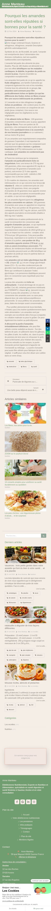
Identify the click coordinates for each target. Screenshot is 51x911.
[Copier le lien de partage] (48, 340)
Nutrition (8, 729)
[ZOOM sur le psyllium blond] (25, 441)
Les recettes (10, 724)
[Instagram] (34, 801)
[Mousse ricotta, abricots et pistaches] (25, 672)
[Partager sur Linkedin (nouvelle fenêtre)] (48, 329)
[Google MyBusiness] (22, 801)
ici (21, 263)
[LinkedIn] (28, 801)
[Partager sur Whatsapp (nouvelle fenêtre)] (48, 332)
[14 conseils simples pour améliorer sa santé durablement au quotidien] (25, 470)
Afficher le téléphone (27, 857)
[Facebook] (17, 801)
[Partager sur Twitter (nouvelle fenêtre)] (48, 325)
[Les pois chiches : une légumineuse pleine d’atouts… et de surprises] (25, 501)
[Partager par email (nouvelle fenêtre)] (48, 336)
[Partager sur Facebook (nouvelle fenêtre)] (48, 321)
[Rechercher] (43, 536)
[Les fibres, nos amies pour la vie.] (25, 413)
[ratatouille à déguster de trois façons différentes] (25, 615)
